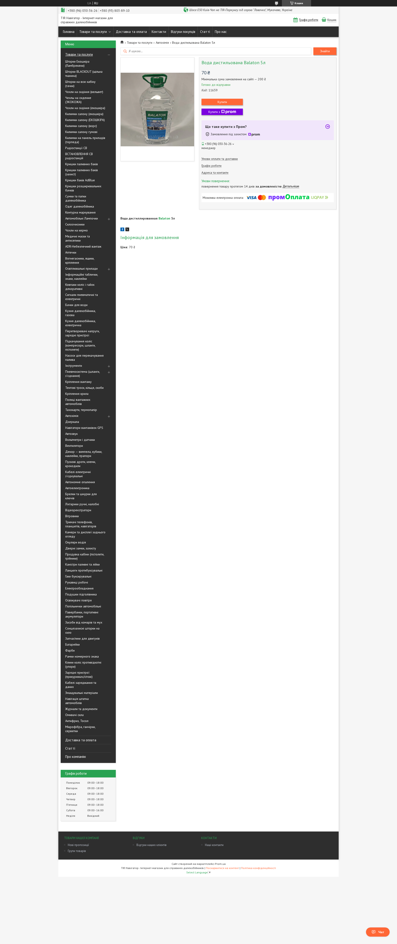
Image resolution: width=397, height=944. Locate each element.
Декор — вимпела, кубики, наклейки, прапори (83, 454)
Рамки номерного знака (82, 656)
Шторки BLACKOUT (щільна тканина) (83, 73)
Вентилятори (74, 446)
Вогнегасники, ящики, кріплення (79, 260)
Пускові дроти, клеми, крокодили (80, 464)
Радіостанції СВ (76, 148)
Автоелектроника (77, 488)
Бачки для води (76, 305)
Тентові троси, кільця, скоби (84, 388)
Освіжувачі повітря (78, 600)
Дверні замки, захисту (80, 548)
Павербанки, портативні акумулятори (81, 614)
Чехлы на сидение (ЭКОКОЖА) (78, 100)
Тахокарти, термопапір (81, 410)
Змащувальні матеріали (81, 693)
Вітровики (72, 516)
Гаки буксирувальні (78, 576)
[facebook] (122, 230)
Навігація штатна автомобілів (77, 701)
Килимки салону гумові (81, 132)
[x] (127, 230)
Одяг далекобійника (79, 206)
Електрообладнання (79, 588)
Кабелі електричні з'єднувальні (78, 474)
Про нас (221, 31)
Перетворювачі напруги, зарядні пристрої (82, 333)
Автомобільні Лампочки (81, 218)
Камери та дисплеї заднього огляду (85, 534)
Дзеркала (72, 422)
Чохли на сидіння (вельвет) (84, 92)
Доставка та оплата (131, 31)
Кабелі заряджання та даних (80, 685)
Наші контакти (214, 845)
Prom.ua (220, 864)
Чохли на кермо (76, 230)
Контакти (159, 31)
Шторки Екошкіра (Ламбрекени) (77, 63)
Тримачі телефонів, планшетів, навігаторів (80, 524)
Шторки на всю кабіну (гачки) (80, 84)
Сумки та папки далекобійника (75, 198)
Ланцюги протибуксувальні (83, 570)
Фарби (70, 650)
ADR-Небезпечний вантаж (83, 246)
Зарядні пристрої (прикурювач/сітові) (79, 674)
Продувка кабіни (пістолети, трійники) (84, 556)
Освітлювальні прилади (81, 268)
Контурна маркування (80, 212)
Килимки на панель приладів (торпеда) (85, 140)
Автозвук (71, 434)
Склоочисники (75, 224)
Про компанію (75, 756)
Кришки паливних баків (81, 164)
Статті (205, 31)
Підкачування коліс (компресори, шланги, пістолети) (80, 345)
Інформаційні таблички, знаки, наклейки (81, 276)
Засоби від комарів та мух (83, 622)
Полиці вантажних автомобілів (77, 402)
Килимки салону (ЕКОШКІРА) (85, 120)
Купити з (214, 112)
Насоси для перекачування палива (84, 357)
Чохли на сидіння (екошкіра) (85, 108)
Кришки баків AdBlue (80, 180)
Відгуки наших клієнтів (151, 845)
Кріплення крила (76, 394)
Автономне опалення (80, 482)
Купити (222, 102)
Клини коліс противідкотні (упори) (83, 664)
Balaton (164, 218)
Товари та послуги (93, 31)
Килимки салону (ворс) (81, 126)
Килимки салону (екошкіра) (84, 114)
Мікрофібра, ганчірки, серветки (80, 729)
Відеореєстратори (78, 510)
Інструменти (73, 366)
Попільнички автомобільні (83, 606)
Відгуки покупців (183, 31)
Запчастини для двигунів (82, 638)
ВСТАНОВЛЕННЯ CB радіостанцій (79, 156)
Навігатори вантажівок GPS (84, 428)
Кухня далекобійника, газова (80, 313)
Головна (68, 31)
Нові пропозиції (78, 845)
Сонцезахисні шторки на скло (82, 630)
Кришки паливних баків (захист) (81, 172)
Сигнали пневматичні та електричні (81, 297)
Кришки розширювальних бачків (83, 188)
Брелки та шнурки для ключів (81, 496)
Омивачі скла (74, 715)
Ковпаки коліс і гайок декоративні (79, 287)
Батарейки (72, 644)
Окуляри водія (75, 542)
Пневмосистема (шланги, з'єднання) (82, 374)
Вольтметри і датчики (80, 440)
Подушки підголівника (81, 594)
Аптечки (70, 252)
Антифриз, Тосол (76, 721)
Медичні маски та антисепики (77, 238)
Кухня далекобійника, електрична (80, 323)
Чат (381, 932)
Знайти (325, 51)
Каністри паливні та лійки (82, 564)
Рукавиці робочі (76, 582)
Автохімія (71, 416)
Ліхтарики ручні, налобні (82, 504)
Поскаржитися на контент (222, 868)
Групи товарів (77, 851)
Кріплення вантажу (78, 382)
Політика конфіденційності (258, 868)
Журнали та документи (81, 709)
